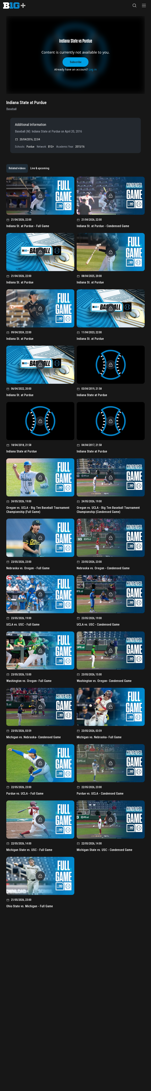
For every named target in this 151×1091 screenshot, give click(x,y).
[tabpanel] (75, 544)
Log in (93, 69)
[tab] (17, 168)
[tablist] (29, 168)
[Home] (14, 5)
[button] (134, 5)
